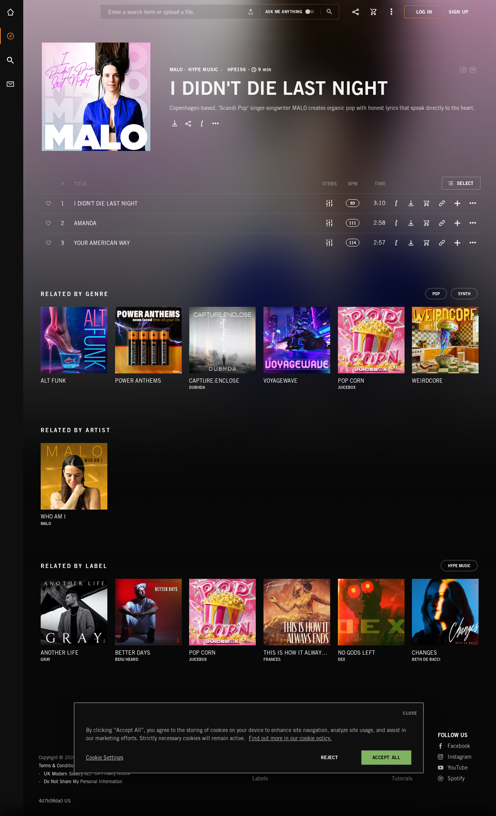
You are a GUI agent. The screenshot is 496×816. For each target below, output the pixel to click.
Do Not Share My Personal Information (83, 781)
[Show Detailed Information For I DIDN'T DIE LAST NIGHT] (396, 203)
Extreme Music (69, 738)
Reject (329, 757)
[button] (96, 97)
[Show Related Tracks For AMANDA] (442, 223)
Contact (11, 84)
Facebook (459, 746)
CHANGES (424, 653)
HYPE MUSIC (203, 69)
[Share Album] (188, 123)
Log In (424, 12)
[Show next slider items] (486, 344)
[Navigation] (391, 11)
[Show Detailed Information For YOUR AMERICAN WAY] (396, 242)
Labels (260, 778)
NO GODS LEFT (356, 653)
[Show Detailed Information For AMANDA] (396, 223)
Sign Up (458, 12)
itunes (463, 69)
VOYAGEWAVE (281, 381)
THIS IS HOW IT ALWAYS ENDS (302, 653)
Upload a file (250, 12)
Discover (11, 36)
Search (11, 60)
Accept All (386, 757)
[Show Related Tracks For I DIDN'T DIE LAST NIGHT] (442, 203)
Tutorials (402, 778)
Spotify (473, 69)
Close (410, 713)
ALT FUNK (53, 381)
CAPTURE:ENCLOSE (214, 381)
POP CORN (351, 381)
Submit (329, 12)
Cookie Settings (104, 757)
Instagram (460, 757)
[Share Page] (356, 11)
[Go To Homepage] (65, 11)
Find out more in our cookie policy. (290, 738)
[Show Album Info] (202, 123)
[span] (106, 203)
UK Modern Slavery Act (67, 773)
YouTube (458, 768)
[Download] (175, 123)
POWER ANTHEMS (138, 381)
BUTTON (215, 123)
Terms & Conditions (58, 765)
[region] (249, 737)
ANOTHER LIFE (60, 653)
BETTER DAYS (132, 653)
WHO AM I (53, 516)
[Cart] (373, 11)
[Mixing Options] (329, 203)
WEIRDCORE (427, 381)
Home (11, 12)
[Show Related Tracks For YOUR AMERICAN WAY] (442, 242)
